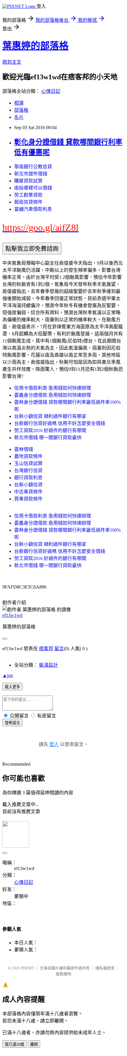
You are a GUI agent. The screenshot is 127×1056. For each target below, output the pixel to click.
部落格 (21, 110)
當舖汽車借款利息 (33, 209)
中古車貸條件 (28, 491)
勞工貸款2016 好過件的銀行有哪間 (50, 430)
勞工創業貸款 (28, 194)
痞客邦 (46, 648)
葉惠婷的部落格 (35, 45)
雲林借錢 (23, 449)
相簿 (19, 103)
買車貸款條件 (28, 498)
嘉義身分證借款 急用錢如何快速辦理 (52, 395)
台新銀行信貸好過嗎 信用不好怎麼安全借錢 (59, 423)
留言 (59, 648)
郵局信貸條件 (28, 202)
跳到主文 (11, 62)
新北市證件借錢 (30, 173)
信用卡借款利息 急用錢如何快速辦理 (52, 388)
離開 (34, 1044)
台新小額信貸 (28, 484)
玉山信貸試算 (28, 463)
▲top (7, 675)
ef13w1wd (12, 615)
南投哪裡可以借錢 (33, 187)
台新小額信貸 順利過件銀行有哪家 (50, 416)
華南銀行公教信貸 (33, 166)
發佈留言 (12, 723)
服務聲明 (63, 974)
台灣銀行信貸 (28, 470)
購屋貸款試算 (28, 180)
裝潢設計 (48, 665)
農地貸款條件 (28, 456)
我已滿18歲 (14, 1044)
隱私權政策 (105, 968)
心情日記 (50, 91)
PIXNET (27, 968)
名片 (19, 117)
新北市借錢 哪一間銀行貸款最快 (48, 437)
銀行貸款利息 (28, 477)
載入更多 (12, 687)
